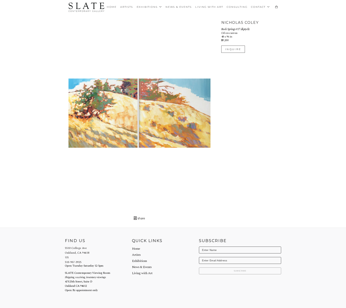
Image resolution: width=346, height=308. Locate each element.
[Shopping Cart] (276, 6)
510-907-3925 (73, 262)
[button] (149, 7)
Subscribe (240, 271)
